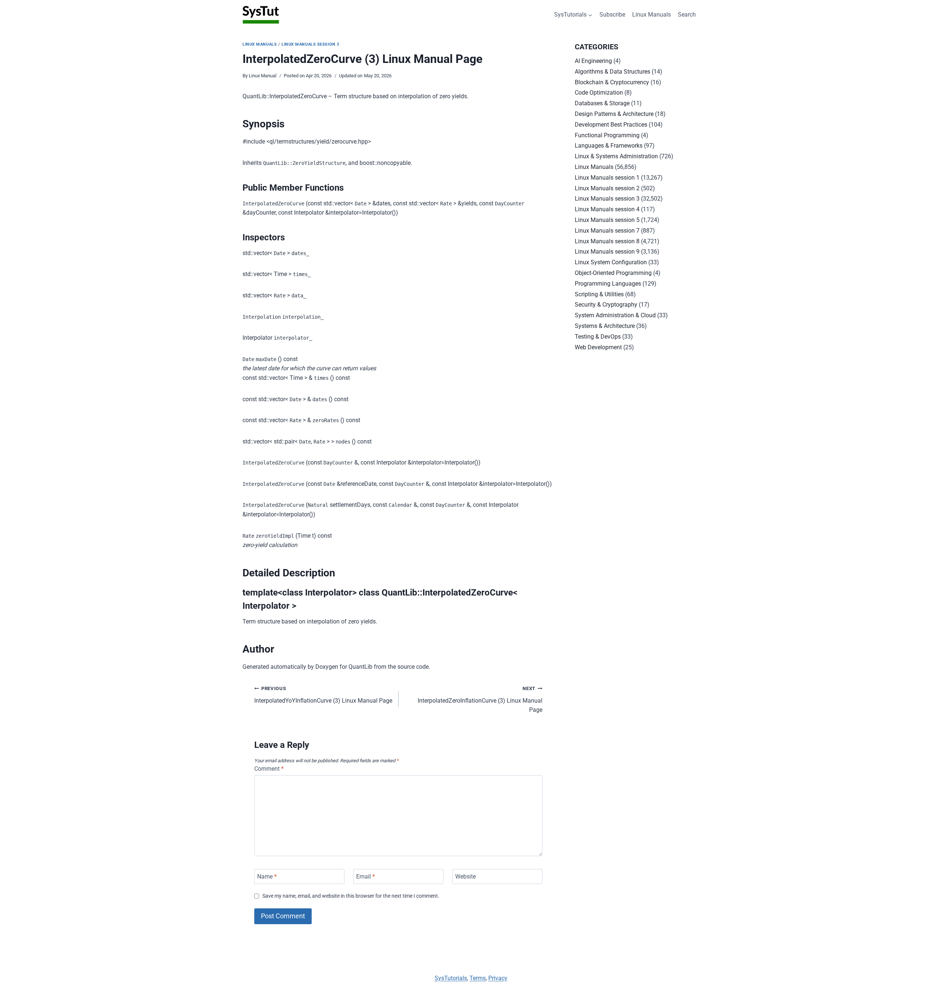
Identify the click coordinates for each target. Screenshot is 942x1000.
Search (687, 14)
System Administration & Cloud (615, 315)
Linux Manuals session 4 (607, 209)
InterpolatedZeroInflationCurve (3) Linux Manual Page (480, 699)
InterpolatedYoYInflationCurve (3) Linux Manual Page (323, 695)
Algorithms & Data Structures (612, 71)
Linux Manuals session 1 (607, 177)
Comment (269, 768)
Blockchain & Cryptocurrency (612, 82)
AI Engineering (593, 60)
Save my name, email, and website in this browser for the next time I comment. (350, 896)
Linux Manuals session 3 (310, 44)
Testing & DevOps (598, 336)
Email (365, 876)
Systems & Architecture (605, 325)
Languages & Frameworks (608, 145)
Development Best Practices (611, 124)
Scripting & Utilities (599, 294)
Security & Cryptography (606, 304)
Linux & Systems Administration (616, 156)
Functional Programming (607, 135)
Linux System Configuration (611, 262)
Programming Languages (608, 283)
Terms (478, 978)
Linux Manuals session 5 (607, 219)
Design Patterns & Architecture (614, 113)
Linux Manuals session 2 (607, 188)
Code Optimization (599, 92)
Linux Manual (262, 75)
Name (267, 876)
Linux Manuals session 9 (607, 251)
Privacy (497, 978)
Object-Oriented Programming (613, 272)
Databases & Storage (602, 103)
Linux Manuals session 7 (607, 230)
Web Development (598, 347)
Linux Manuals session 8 (607, 241)
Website (465, 876)
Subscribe (612, 14)
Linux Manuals (651, 14)
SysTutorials (451, 978)
